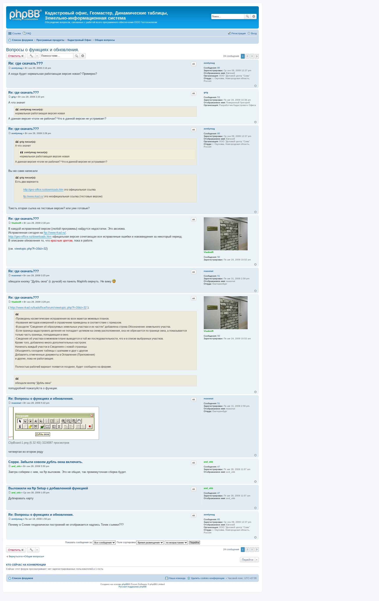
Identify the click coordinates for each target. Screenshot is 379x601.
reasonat (208, 271)
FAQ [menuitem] (28, 33)
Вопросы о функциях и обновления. (42, 49)
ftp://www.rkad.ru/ (33, 196)
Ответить (14, 56)
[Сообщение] (9, 68)
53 (218, 97)
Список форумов (22, 578)
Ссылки (16, 33)
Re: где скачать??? (25, 63)
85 (218, 68)
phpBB (125, 584)
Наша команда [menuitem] (177, 578)
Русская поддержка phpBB (133, 586)
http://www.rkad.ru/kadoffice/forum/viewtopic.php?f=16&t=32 (48, 307)
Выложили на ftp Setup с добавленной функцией (48, 488)
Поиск (247, 16)
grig (206, 92)
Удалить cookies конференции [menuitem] (207, 578)
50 (218, 257)
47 (218, 466)
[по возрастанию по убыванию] (176, 542)
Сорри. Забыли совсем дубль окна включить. (45, 462)
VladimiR (208, 252)
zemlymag (209, 63)
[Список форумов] (26, 14)
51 (218, 276)
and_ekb (208, 462)
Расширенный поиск (254, 16)
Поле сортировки (126, 542)
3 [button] (252, 56)
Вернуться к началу (255, 86)
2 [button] (247, 56)
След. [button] (257, 56)
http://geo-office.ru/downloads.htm (43, 189)
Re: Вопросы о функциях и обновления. (40, 398)
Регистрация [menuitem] (239, 33)
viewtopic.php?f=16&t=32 (30, 248)
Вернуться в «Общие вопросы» (26, 556)
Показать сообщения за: (79, 542)
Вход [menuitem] (254, 33)
